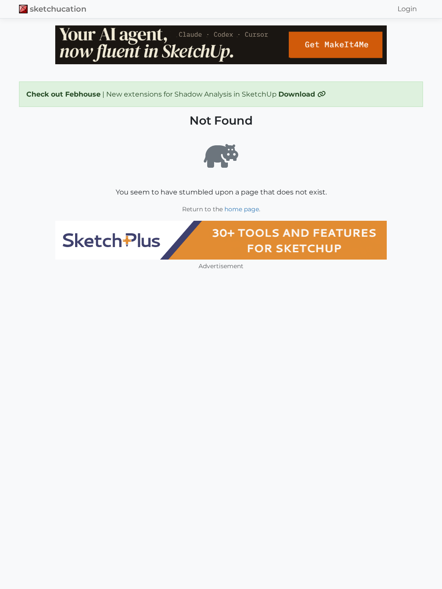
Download (297, 94)
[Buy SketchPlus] (221, 240)
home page (241, 209)
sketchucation (58, 8)
